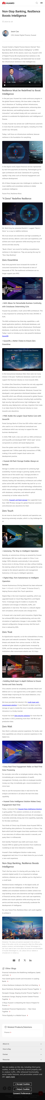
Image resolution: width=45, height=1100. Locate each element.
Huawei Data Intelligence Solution (30, 809)
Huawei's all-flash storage (18, 500)
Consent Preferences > (22, 1093)
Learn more (10, 1077)
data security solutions (22, 715)
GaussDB (5, 336)
